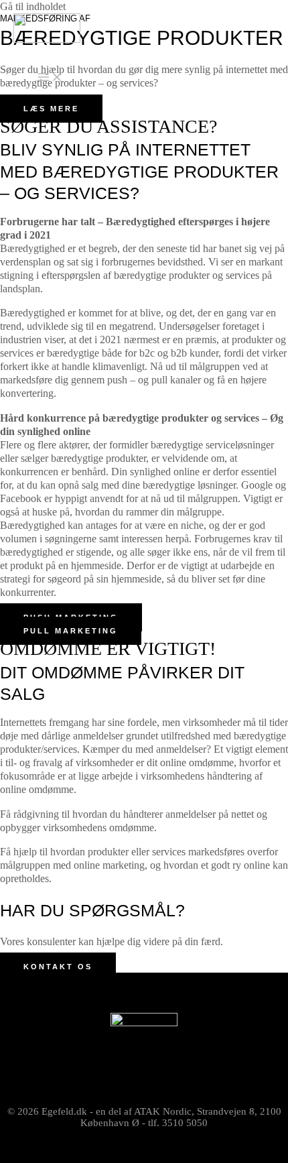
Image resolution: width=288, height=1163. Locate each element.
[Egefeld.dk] (46, 29)
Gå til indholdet (33, 6)
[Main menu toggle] (50, 77)
